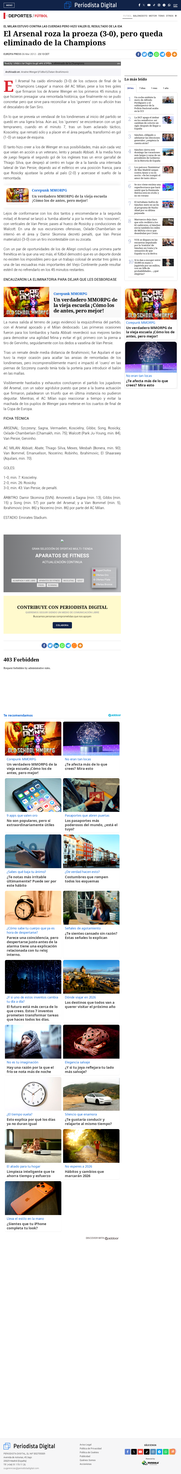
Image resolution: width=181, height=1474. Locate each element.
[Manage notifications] (173, 1451)
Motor (153, 16)
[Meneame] (168, 54)
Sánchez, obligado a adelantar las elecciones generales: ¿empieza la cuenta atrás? (147, 139)
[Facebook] (139, 5)
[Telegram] (164, 5)
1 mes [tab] (154, 88)
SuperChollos (103, 570)
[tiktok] (147, 1452)
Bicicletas (68, 580)
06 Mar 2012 (29, 54)
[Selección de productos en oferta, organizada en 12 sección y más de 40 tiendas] (62, 541)
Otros (169, 16)
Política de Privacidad (90, 1449)
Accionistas (86, 1464)
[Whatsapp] (156, 54)
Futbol (127, 16)
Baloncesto (140, 16)
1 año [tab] (165, 88)
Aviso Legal (85, 1445)
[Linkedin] (150, 54)
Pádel (41, 585)
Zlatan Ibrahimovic (58, 72)
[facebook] (127, 1452)
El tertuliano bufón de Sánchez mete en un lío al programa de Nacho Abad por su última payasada (146, 207)
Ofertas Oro (102, 575)
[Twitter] (144, 54)
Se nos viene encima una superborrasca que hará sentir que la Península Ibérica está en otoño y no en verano (147, 190)
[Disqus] (62, 1293)
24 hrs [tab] (130, 88)
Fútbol (41, 16)
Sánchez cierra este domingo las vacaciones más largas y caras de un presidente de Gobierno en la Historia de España (147, 155)
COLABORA (62, 625)
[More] (174, 54)
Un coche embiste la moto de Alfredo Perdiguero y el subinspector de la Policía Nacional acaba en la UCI (146, 104)
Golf (80, 580)
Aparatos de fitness (49, 580)
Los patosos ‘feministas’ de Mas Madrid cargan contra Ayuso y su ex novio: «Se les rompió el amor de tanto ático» (147, 173)
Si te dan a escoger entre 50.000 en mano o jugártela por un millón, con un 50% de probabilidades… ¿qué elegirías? (147, 266)
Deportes (20, 15)
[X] (144, 5)
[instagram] (153, 1452)
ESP (175, 5)
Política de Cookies (89, 1452)
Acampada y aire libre (24, 580)
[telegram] (159, 1452)
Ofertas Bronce (103, 584)
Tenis (161, 16)
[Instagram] (159, 5)
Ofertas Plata (102, 579)
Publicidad (85, 1456)
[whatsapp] (169, 5)
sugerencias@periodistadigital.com (21, 1468)
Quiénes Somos (88, 1460)
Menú (9, 5)
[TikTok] (154, 5)
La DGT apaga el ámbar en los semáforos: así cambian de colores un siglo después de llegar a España (147, 123)
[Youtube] (148, 5)
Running (52, 585)
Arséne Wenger (29, 72)
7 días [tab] (142, 88)
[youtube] (140, 1452)
